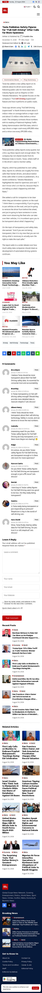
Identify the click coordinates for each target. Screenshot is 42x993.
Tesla (32, 343)
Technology (24, 343)
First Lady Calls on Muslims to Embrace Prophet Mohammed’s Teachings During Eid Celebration (25, 666)
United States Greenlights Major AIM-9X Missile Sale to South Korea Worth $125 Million (9, 825)
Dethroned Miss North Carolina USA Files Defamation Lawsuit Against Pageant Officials (25, 681)
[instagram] (39, 2)
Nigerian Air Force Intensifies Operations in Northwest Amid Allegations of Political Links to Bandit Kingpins (30, 862)
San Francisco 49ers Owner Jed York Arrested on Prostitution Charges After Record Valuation (24, 696)
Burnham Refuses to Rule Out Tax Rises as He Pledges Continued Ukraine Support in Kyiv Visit (25, 635)
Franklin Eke (28, 36)
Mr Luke (27, 43)
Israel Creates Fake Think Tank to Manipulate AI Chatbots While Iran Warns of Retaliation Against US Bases (25, 712)
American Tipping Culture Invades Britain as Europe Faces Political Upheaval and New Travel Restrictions (30, 788)
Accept (35, 988)
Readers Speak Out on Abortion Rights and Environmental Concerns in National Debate (30, 824)
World (25, 326)
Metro (5, 278)
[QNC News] (5, 10)
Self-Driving (20, 99)
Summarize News (11, 80)
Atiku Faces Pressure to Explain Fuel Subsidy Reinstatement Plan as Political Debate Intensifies (26, 934)
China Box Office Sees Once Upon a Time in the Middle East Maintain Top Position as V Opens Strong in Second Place (25, 923)
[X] (36, 1)
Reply (36, 370)
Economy (6, 302)
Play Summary (30, 80)
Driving (5, 343)
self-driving (14, 343)
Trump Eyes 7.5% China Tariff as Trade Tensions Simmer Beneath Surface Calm (24, 650)
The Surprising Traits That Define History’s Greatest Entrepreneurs (10, 860)
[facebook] (33, 2)
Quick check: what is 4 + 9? (12, 608)
